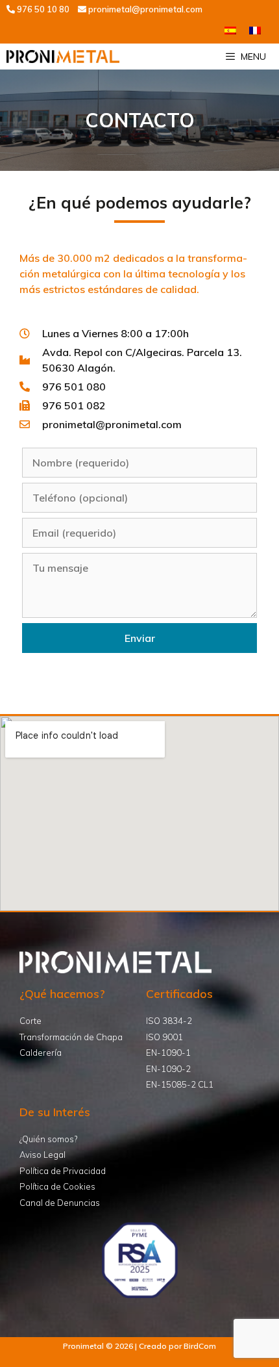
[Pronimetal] (62, 57)
